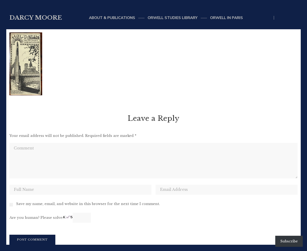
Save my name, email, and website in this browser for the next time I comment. (88, 204)
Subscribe (289, 241)
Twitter (279, 17)
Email (288, 17)
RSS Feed (296, 17)
